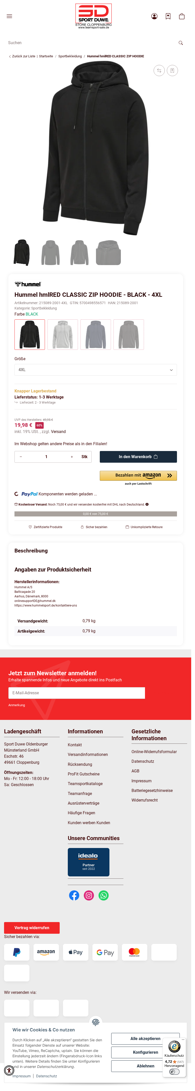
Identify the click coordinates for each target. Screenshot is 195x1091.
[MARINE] (95, 334)
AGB (135, 771)
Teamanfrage (80, 793)
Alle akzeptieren (145, 1038)
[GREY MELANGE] (62, 334)
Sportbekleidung (44, 308)
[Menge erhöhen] (72, 456)
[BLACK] (29, 334)
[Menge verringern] (21, 456)
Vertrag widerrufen (31, 927)
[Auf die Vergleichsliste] (159, 70)
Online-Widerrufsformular (154, 751)
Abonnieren (164, 692)
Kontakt (75, 744)
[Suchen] (181, 42)
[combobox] (95, 370)
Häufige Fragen (81, 812)
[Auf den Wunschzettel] (172, 70)
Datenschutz (46, 1076)
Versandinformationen (88, 754)
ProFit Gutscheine (84, 774)
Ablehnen (145, 1066)
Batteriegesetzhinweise (152, 790)
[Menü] (183, 1041)
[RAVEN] (128, 334)
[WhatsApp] (103, 895)
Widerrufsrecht (145, 800)
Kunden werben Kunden (89, 822)
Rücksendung (80, 764)
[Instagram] (89, 895)
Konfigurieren (145, 1052)
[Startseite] (93, 16)
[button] (9, 16)
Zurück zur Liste (23, 56)
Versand (58, 431)
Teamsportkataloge (85, 783)
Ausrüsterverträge (83, 803)
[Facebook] (74, 895)
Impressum (21, 1076)
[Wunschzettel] (168, 16)
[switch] (174, 1072)
